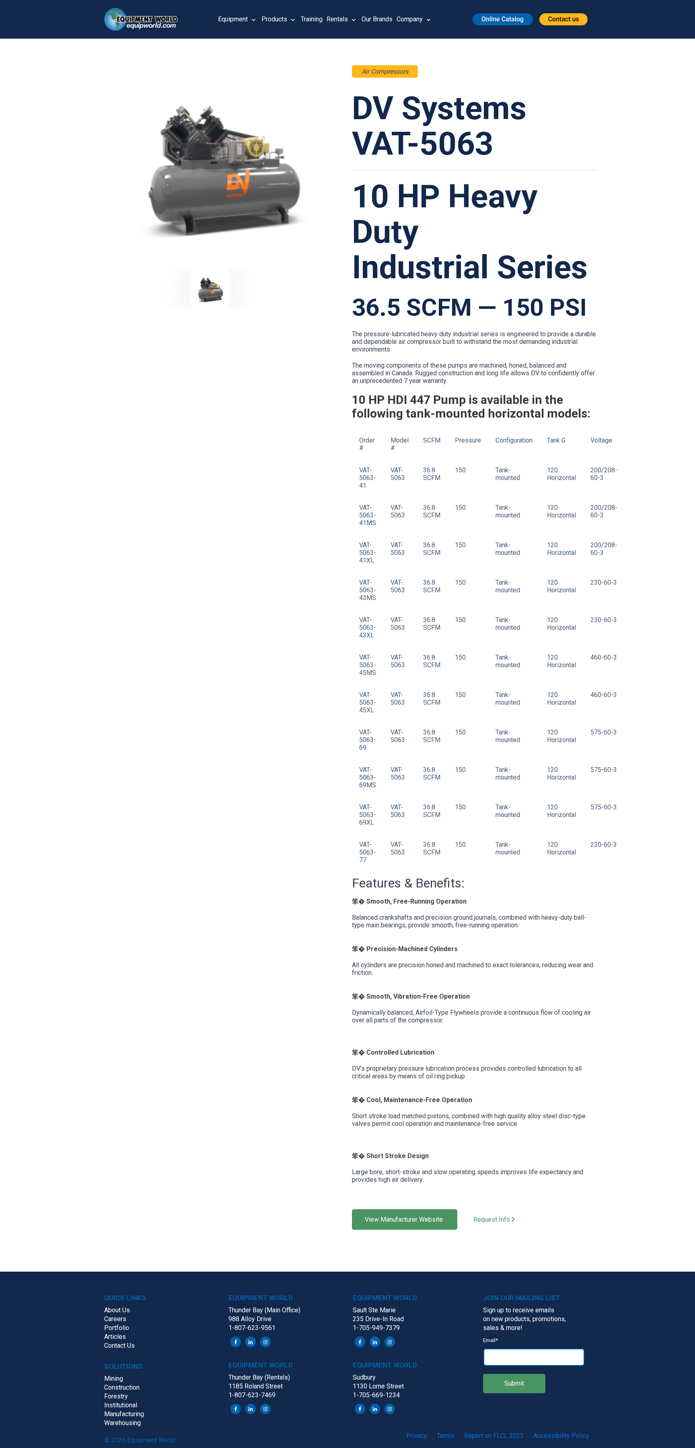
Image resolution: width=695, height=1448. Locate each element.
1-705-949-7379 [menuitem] (376, 1328)
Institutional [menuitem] (120, 1405)
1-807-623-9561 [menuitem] (252, 1328)
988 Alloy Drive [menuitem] (249, 1319)
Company (410, 19)
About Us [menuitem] (117, 1310)
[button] (144, 19)
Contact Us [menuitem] (119, 1345)
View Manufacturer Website (404, 1219)
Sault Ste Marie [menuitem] (374, 1310)
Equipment (233, 19)
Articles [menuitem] (115, 1336)
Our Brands (377, 19)
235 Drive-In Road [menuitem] (378, 1319)
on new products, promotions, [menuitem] (524, 1319)
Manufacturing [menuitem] (124, 1414)
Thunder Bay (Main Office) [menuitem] (264, 1310)
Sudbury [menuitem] (364, 1377)
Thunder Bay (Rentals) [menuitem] (259, 1377)
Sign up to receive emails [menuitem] (518, 1310)
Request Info (492, 1219)
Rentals (337, 19)
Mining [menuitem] (113, 1378)
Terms (445, 1436)
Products (274, 19)
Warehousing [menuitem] (122, 1423)
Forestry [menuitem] (116, 1396)
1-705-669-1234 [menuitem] (376, 1395)
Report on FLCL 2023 (494, 1436)
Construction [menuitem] (122, 1387)
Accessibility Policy (561, 1436)
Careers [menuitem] (115, 1319)
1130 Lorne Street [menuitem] (378, 1386)
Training (312, 19)
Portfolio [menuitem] (116, 1328)
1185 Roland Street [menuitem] (255, 1386)
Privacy (416, 1436)
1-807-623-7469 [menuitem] (252, 1395)
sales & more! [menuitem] (502, 1328)
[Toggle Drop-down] (253, 19)
